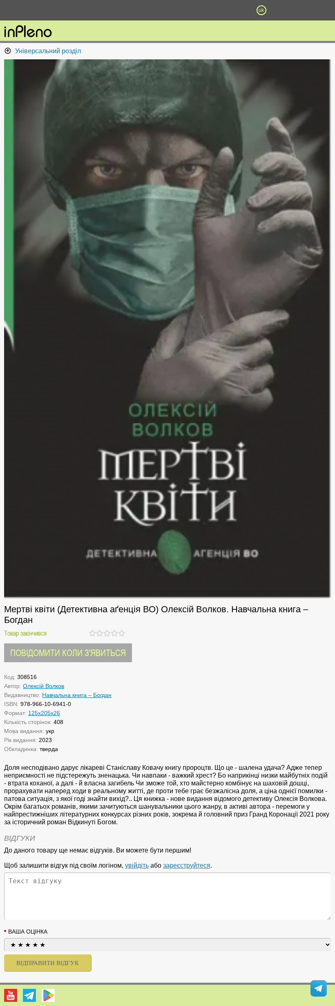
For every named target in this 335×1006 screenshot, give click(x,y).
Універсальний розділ (48, 50)
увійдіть (137, 865)
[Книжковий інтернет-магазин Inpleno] (28, 32)
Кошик (214, 10)
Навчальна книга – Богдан (77, 695)
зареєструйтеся (186, 865)
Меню (73, 10)
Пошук (120, 10)
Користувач (167, 10)
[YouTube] (10, 995)
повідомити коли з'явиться (68, 652)
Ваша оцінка (27, 931)
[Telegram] (29, 995)
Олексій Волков (43, 686)
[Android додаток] (48, 995)
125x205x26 (44, 713)
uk (261, 10)
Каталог (25, 10)
